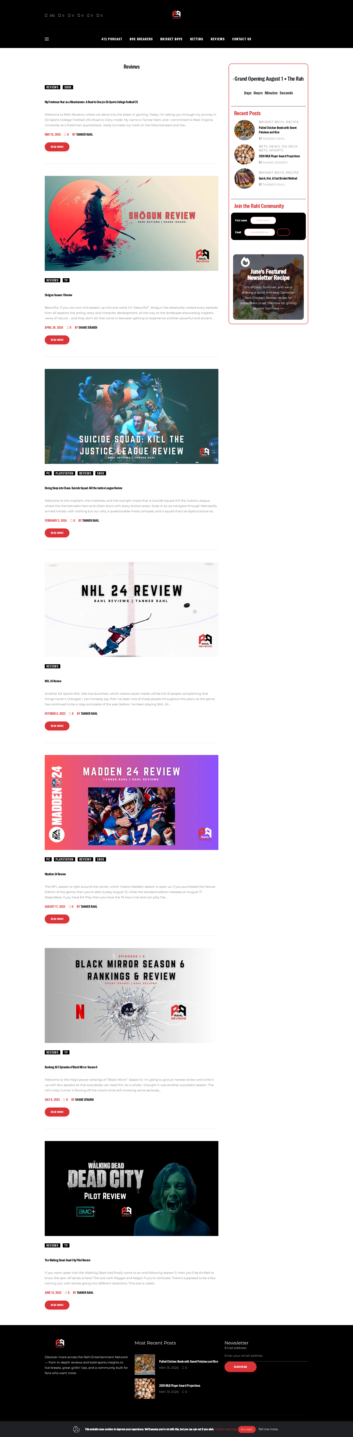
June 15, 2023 (53, 1293)
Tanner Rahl (274, 139)
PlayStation (65, 473)
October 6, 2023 (55, 713)
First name (241, 220)
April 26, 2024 (54, 327)
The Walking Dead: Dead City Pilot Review (67, 1260)
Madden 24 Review (55, 874)
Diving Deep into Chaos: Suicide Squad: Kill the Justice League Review (83, 488)
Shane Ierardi (275, 162)
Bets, (264, 146)
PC (48, 473)
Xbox (68, 87)
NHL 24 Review (53, 681)
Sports (276, 150)
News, (275, 146)
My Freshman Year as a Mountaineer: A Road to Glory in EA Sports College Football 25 (91, 102)
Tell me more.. (268, 1429)
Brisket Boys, (272, 122)
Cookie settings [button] (225, 1429)
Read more (57, 146)
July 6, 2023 (52, 1100)
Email (238, 232)
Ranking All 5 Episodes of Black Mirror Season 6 (71, 1067)
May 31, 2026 (169, 1368)
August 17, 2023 (55, 906)
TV (66, 280)
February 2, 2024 (56, 520)
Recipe (292, 122)
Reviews (52, 87)
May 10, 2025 (53, 134)
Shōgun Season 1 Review (58, 295)
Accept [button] (247, 1429)
